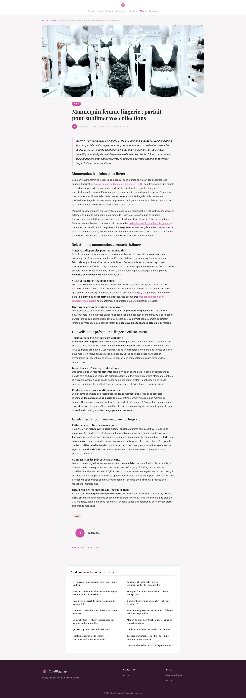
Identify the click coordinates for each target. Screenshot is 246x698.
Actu (100, 11)
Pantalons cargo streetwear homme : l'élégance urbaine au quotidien (150, 612)
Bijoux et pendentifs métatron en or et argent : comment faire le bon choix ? (95, 593)
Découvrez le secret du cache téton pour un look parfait (93, 602)
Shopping (153, 11)
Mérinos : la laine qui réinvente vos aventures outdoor (95, 583)
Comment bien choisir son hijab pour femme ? (150, 645)
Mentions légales (174, 675)
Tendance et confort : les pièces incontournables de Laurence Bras (144, 583)
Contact (170, 680)
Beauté (109, 11)
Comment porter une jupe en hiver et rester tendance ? (149, 602)
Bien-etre (120, 11)
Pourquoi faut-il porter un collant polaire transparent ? (147, 593)
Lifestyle (132, 11)
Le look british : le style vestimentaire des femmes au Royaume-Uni (93, 621)
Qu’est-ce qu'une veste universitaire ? (91, 629)
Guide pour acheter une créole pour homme (149, 629)
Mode (143, 11)
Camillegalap (58, 671)
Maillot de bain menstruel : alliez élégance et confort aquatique (149, 621)
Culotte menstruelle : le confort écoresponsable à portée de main (88, 637)
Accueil (91, 11)
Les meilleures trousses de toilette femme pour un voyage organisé (148, 637)
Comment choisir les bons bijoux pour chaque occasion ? (95, 612)
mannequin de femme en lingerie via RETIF (120, 184)
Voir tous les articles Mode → (87, 547)
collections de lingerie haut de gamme (149, 223)
